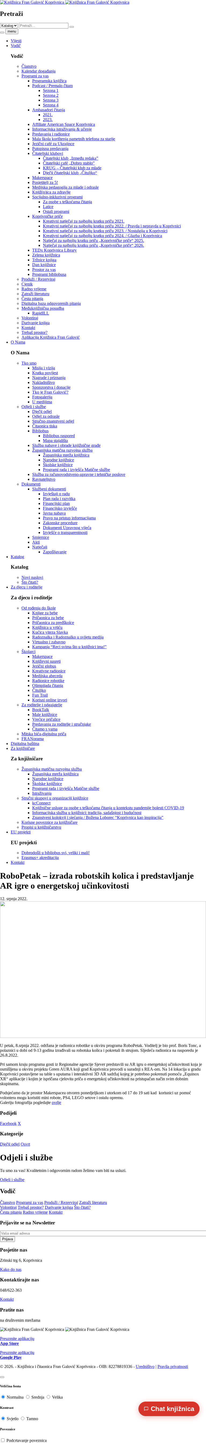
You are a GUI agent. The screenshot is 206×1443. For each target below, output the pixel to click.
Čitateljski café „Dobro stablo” (69, 163)
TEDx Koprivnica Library (54, 250)
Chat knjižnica (172, 1408)
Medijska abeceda (47, 676)
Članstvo (28, 66)
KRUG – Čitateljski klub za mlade (72, 168)
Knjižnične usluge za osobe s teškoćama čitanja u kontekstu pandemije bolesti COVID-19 (108, 808)
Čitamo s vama (44, 729)
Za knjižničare (23, 748)
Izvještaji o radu (56, 493)
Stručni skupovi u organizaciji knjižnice (54, 798)
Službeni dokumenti (49, 489)
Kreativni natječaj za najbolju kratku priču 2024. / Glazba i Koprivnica (102, 235)
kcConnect (41, 803)
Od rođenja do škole (38, 608)
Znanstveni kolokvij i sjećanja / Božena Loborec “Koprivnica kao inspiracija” (97, 817)
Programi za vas (35, 76)
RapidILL (40, 313)
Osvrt (25, 1144)
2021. (48, 114)
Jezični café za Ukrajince (53, 143)
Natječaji (39, 547)
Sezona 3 (50, 100)
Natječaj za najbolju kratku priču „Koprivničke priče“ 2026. (93, 245)
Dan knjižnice (44, 264)
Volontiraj (29, 318)
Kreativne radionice (48, 671)
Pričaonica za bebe (48, 617)
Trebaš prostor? (34, 332)
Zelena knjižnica (46, 255)
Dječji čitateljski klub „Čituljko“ (70, 172)
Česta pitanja (32, 298)
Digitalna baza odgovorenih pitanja (51, 303)
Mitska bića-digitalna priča (43, 734)
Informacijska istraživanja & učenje (62, 129)
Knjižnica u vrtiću (47, 627)
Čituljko (39, 690)
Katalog (17, 556)
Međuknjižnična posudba (42, 308)
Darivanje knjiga (35, 322)
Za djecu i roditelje (26, 587)
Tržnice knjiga (44, 260)
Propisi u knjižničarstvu (41, 827)
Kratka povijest (45, 372)
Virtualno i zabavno (48, 642)
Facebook (8, 1123)
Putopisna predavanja (50, 148)
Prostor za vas (44, 269)
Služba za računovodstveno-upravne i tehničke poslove (78, 474)
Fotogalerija (42, 397)
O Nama (18, 342)
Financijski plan (56, 503)
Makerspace (42, 177)
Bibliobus (40, 431)
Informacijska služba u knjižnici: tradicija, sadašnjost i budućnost (86, 812)
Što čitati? (29, 582)
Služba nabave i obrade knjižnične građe (66, 445)
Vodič (16, 45)
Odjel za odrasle (46, 416)
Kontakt (28, 327)
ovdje (56, 1102)
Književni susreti (46, 661)
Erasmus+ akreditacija (40, 857)
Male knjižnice (44, 714)
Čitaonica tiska (44, 426)
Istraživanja (42, 793)
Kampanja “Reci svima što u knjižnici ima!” (69, 646)
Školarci (28, 651)
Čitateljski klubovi (47, 153)
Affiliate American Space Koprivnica (63, 124)
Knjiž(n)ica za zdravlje (51, 192)
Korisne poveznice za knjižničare (49, 822)
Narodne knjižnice (58, 460)
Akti (36, 542)
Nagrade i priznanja (48, 377)
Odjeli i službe (33, 406)
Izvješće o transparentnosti (65, 532)
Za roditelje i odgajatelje (41, 705)
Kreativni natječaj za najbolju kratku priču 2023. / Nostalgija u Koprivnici (105, 231)
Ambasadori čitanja (48, 110)
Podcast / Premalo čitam (52, 85)
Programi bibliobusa (49, 274)
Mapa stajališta (55, 440)
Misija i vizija (43, 368)
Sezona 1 (50, 90)
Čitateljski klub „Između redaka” (70, 158)
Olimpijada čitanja (47, 685)
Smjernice (40, 537)
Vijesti (16, 40)
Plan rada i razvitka (59, 498)
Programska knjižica (49, 81)
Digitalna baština (25, 743)
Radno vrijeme (33, 289)
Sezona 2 (50, 95)
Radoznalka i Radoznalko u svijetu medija (68, 637)
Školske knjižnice (58, 464)
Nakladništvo (43, 382)
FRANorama (32, 738)
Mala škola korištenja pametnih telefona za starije (73, 139)
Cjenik (27, 284)
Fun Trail (40, 695)
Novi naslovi (32, 577)
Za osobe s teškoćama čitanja (67, 201)
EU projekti (21, 832)
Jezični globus (44, 666)
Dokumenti (31, 484)
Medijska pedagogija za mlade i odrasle (65, 187)
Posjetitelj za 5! (45, 182)
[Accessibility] (2, 1377)
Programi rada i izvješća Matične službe (76, 469)
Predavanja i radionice (51, 134)
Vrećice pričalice (46, 719)
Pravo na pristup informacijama (69, 518)
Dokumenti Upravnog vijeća (67, 527)
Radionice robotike (48, 680)
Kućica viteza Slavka (50, 632)
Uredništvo (145, 1366)
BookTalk (40, 709)
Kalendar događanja (38, 71)
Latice (48, 206)
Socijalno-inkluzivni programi (57, 197)
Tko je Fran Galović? (50, 392)
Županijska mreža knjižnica (66, 455)
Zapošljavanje (55, 552)
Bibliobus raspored (59, 435)
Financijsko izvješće (60, 508)
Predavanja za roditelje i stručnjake (61, 724)
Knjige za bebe (45, 613)
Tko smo (28, 363)
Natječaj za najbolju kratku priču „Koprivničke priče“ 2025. (93, 240)
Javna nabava (54, 513)
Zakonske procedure (60, 523)
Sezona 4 (50, 105)
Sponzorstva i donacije (51, 387)
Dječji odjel (42, 411)
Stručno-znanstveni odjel (53, 421)
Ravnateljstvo (43, 479)
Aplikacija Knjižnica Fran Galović (50, 337)
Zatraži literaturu (35, 293)
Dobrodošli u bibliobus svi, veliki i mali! (55, 852)
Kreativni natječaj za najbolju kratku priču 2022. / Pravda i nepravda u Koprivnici (112, 226)
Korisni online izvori (49, 700)
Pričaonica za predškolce (53, 622)
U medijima (42, 402)
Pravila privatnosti (172, 1366)
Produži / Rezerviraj (38, 279)
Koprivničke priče (47, 216)
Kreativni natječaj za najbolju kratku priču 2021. (83, 221)
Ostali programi (56, 211)
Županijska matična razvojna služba (62, 450)
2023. (48, 119)
